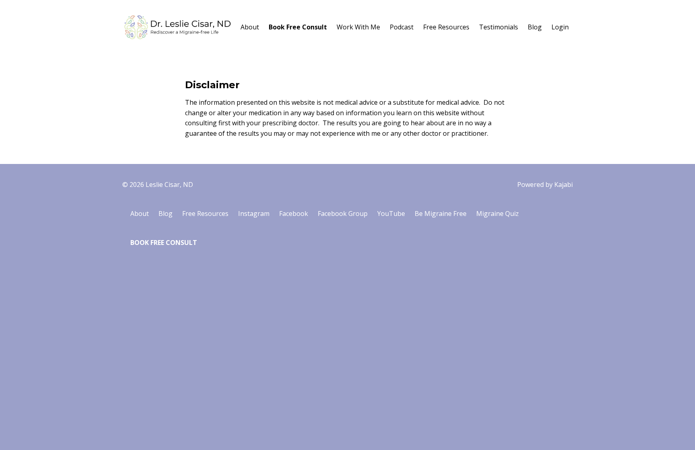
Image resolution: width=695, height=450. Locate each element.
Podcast (401, 27)
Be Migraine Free (441, 213)
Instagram (253, 213)
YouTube (391, 213)
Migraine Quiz (497, 213)
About (250, 27)
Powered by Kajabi (545, 184)
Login (560, 27)
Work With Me (358, 27)
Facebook (293, 213)
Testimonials (498, 27)
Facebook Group (343, 213)
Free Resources (446, 27)
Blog (535, 27)
